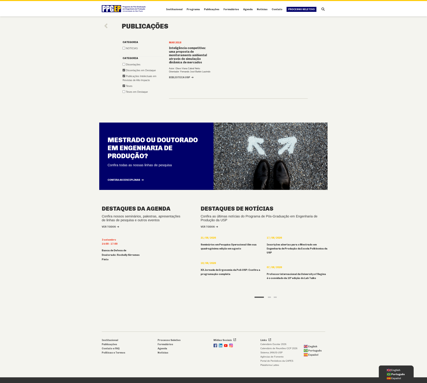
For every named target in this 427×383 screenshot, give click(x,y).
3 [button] (275, 297)
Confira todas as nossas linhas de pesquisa (140, 165)
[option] (231, 261)
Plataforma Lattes (269, 365)
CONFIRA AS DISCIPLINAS (124, 179)
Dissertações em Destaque (141, 70)
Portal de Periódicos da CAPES (276, 360)
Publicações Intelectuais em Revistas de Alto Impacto (139, 78)
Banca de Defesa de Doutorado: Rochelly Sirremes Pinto (121, 255)
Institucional (174, 9)
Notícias (262, 9)
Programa (193, 9)
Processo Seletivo (301, 9)
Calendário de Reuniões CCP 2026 (278, 348)
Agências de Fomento (272, 356)
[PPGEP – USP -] (124, 8)
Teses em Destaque (137, 91)
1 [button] (259, 297)
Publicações (211, 9)
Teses (129, 86)
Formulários (231, 9)
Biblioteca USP (179, 77)
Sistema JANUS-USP (271, 352)
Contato (277, 9)
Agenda (248, 9)
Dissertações (133, 64)
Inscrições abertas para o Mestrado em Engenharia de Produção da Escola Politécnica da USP (297, 248)
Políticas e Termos (113, 352)
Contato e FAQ (111, 348)
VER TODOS (109, 226)
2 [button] (269, 297)
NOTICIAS (132, 48)
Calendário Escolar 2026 (273, 344)
